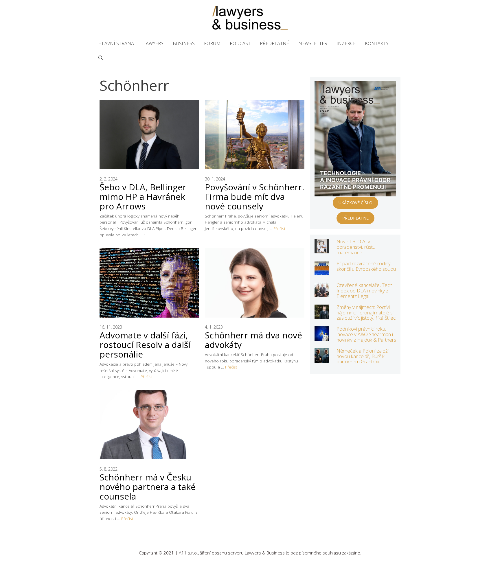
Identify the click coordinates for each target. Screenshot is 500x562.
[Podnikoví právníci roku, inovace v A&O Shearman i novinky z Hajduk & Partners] (322, 336)
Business (184, 43)
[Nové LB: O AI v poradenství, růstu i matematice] (322, 249)
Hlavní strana (116, 43)
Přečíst (279, 228)
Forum (212, 43)
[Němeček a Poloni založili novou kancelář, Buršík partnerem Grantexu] (322, 358)
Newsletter (312, 43)
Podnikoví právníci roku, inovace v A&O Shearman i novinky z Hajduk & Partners (366, 334)
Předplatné (274, 43)
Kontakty (377, 43)
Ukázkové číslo (355, 202)
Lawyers (153, 43)
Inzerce (346, 43)
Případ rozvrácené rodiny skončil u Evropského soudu (366, 266)
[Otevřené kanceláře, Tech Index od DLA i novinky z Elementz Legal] (322, 293)
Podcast (240, 43)
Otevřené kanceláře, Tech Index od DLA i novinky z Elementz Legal (364, 290)
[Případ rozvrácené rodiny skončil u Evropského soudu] (322, 271)
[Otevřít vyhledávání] (101, 58)
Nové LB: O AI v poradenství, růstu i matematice (357, 246)
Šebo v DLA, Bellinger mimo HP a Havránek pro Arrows (143, 196)
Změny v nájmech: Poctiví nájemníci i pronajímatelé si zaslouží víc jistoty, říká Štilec (366, 312)
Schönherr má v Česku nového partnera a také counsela (148, 486)
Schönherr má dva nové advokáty (253, 340)
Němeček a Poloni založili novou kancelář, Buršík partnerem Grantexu (363, 356)
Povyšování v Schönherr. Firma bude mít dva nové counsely (254, 196)
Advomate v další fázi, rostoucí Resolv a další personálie (145, 344)
